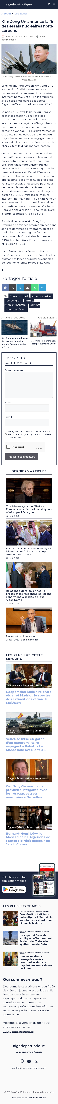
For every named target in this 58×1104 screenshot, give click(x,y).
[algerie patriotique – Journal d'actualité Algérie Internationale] (18, 4)
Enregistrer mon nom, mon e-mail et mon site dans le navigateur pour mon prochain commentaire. (29, 434)
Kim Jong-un (13, 300)
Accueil (6, 13)
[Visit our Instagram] (29, 1061)
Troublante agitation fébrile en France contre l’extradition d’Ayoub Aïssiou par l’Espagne (29, 509)
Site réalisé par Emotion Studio (29, 1097)
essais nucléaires (41, 296)
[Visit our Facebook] (21, 1061)
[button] (49, 4)
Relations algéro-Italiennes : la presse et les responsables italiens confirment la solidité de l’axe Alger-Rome (28, 595)
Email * (9, 417)
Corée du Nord (19, 296)
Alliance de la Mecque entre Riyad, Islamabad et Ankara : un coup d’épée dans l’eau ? (28, 551)
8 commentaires (30, 639)
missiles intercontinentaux (19, 302)
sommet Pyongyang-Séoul (22, 307)
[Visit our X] (36, 1061)
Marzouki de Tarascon (20, 636)
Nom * (9, 402)
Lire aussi (20, 13)
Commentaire (14, 370)
